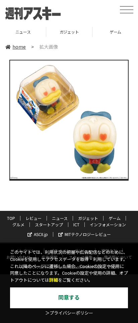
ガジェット (55, 32)
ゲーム (102, 32)
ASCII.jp (41, 234)
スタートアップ (49, 224)
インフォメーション (108, 224)
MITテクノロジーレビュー (88, 234)
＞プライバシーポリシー (69, 313)
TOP (11, 218)
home (19, 46)
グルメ (18, 224)
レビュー (33, 218)
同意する (69, 297)
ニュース (60, 218)
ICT (76, 224)
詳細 (53, 280)
